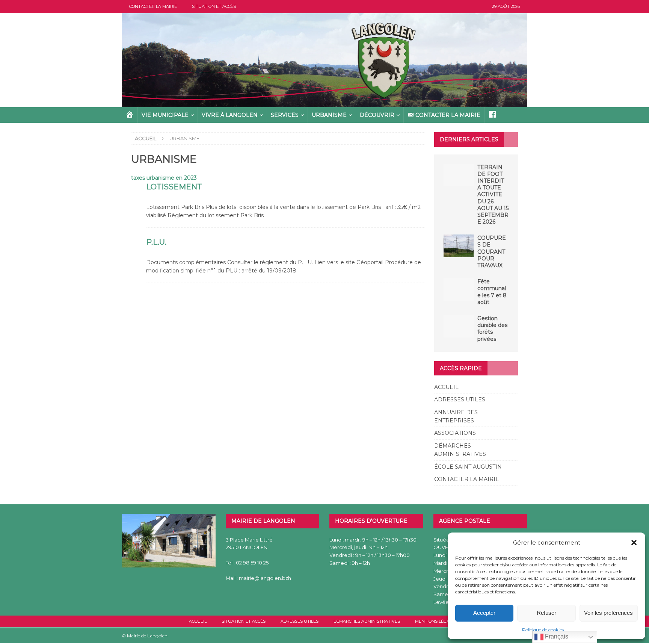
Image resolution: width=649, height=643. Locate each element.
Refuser (546, 613)
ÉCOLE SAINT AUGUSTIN (468, 466)
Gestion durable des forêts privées (492, 328)
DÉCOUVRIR (377, 115)
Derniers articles (469, 139)
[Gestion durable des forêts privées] (459, 326)
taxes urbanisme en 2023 (164, 177)
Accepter (484, 613)
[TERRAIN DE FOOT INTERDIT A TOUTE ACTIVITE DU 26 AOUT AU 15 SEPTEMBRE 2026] (459, 175)
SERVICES (285, 115)
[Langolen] (324, 103)
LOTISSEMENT (174, 186)
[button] (634, 542)
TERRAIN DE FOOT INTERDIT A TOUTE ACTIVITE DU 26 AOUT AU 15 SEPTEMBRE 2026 (493, 194)
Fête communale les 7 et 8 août (492, 292)
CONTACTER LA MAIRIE (153, 6)
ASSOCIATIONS (455, 433)
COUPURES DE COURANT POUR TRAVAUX (491, 252)
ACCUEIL (446, 387)
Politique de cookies (543, 629)
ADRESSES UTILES (459, 399)
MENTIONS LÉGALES (436, 621)
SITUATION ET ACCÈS (214, 6)
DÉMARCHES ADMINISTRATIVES (460, 449)
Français (555, 636)
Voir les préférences (608, 613)
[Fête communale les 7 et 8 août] (459, 289)
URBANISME (329, 115)
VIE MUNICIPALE (165, 115)
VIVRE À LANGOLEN (230, 115)
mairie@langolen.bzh (265, 578)
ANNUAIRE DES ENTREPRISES (456, 416)
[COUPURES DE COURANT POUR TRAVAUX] (459, 246)
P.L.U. (156, 242)
